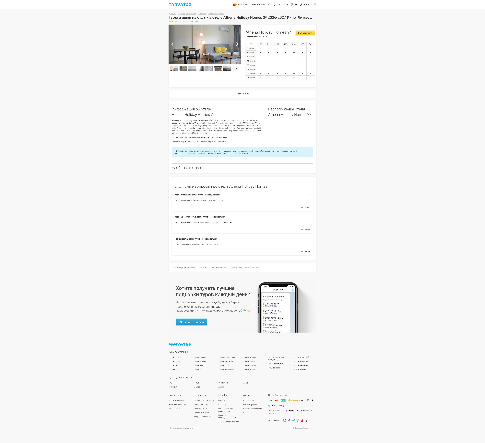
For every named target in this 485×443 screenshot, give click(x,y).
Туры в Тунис (224, 365)
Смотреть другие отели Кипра (184, 267)
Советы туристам (200, 409)
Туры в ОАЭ (173, 365)
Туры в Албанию (250, 365)
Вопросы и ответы (201, 413)
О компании (223, 400)
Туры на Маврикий (301, 357)
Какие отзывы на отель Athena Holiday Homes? (197, 195)
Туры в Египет (174, 357)
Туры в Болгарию (200, 365)
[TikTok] (306, 420)
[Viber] (298, 420)
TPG (170, 383)
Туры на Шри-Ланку (227, 357)
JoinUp (196, 383)
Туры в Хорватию (250, 361)
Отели (245, 413)
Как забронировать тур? (203, 400)
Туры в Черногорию (227, 369)
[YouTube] (302, 420)
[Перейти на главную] (180, 344)
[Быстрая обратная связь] (269, 5)
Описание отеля (242, 94)
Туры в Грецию (199, 357)
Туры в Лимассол (252, 267)
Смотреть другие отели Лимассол (213, 267)
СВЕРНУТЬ (305, 207)
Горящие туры (249, 400)
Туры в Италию (249, 369)
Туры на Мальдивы (276, 364)
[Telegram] (293, 420)
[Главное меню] (315, 4)
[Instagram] (284, 420)
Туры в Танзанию (300, 365)
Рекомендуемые (250, 405)
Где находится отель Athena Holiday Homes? (196, 239)
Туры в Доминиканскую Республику (278, 358)
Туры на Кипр (236, 267)
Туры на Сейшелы (300, 361)
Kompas (196, 387)
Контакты (222, 405)
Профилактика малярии (203, 417)
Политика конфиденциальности (227, 416)
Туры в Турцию (175, 361)
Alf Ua (245, 383)
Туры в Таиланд (200, 369)
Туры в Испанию (200, 361)
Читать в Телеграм (194, 322)
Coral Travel (223, 383)
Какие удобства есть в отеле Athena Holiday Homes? (200, 217)
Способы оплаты (200, 405)
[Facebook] (289, 420)
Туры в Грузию (249, 357)
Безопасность (174, 409)
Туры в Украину (299, 369)
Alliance (222, 387)
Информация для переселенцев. (225, 410)
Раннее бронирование (252, 409)
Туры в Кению (274, 368)
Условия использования (228, 422)
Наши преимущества (177, 405)
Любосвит (173, 387)
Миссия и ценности (176, 400)
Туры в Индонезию (226, 361)
